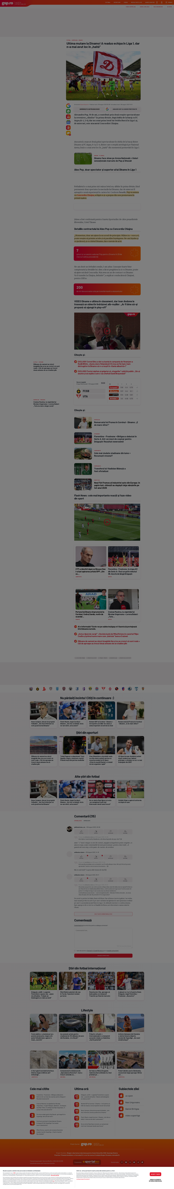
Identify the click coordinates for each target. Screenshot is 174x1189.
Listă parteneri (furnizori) (83, 1179)
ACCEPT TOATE (155, 1174)
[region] (87, 1178)
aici (53, 1180)
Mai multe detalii (55, 1175)
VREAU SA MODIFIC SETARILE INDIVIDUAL (155, 1180)
